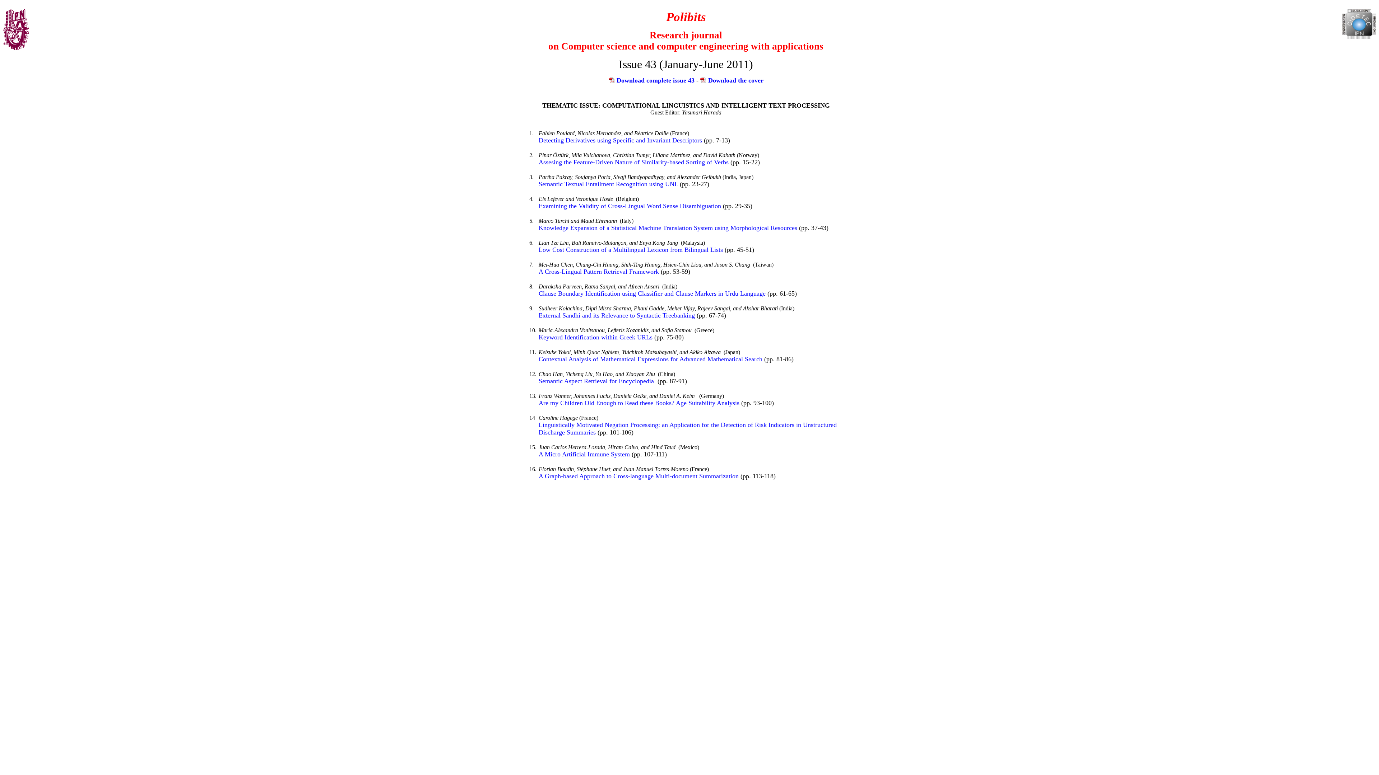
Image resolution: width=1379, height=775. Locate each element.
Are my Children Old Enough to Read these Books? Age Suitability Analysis (639, 403)
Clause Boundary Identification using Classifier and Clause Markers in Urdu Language (652, 293)
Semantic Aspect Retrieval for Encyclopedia (597, 381)
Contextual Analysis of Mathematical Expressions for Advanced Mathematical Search (651, 359)
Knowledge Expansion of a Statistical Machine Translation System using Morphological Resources (669, 227)
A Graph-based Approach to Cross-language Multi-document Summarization (639, 476)
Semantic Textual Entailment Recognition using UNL (608, 184)
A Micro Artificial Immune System (584, 454)
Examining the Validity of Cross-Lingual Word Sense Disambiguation (631, 206)
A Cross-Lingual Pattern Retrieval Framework (599, 271)
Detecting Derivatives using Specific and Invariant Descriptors (621, 140)
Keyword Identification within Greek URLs (596, 337)
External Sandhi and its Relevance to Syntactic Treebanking (617, 315)
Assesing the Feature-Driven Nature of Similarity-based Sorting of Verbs (634, 162)
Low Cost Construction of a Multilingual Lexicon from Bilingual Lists (631, 249)
